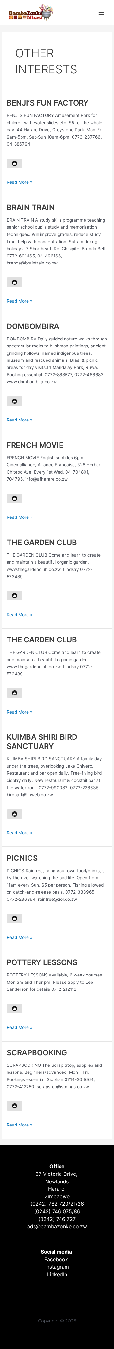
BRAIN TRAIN (31, 207)
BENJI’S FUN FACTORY (48, 102)
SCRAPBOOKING (37, 1052)
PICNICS (22, 858)
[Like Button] (14, 163)
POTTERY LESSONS (42, 962)
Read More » (19, 182)
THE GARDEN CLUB (42, 542)
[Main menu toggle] (101, 12)
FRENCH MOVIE (35, 445)
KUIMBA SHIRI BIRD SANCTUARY (42, 741)
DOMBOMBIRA (33, 326)
